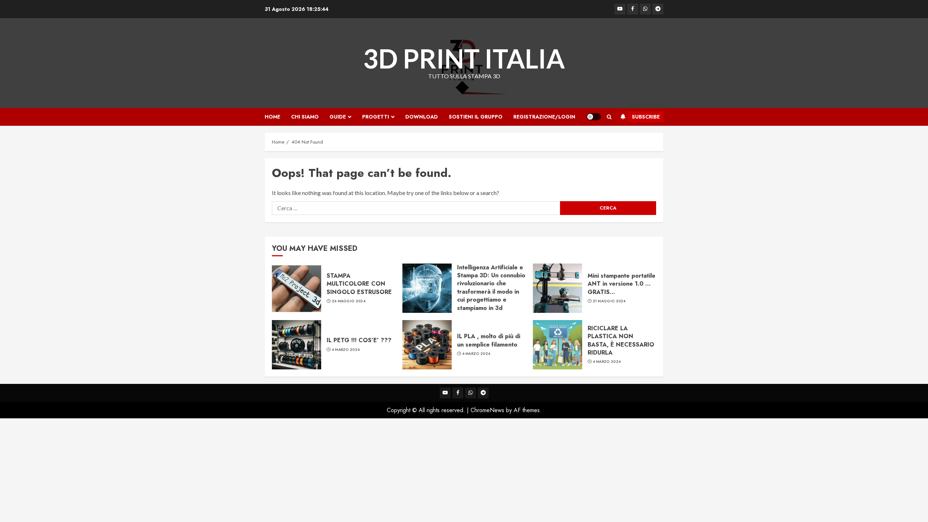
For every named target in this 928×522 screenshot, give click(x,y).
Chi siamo (305, 116)
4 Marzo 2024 (346, 349)
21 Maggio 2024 (609, 301)
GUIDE (338, 116)
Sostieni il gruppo (475, 116)
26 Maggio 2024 (348, 301)
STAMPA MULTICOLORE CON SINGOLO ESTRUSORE (359, 284)
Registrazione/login (544, 116)
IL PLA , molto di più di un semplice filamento (488, 340)
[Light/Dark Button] (594, 116)
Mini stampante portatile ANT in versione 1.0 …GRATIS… (621, 284)
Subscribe (646, 116)
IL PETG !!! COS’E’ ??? (359, 340)
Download (421, 116)
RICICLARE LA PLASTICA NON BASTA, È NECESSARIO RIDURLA (621, 340)
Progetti (375, 116)
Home (272, 116)
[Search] (609, 117)
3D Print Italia (464, 58)
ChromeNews (487, 410)
